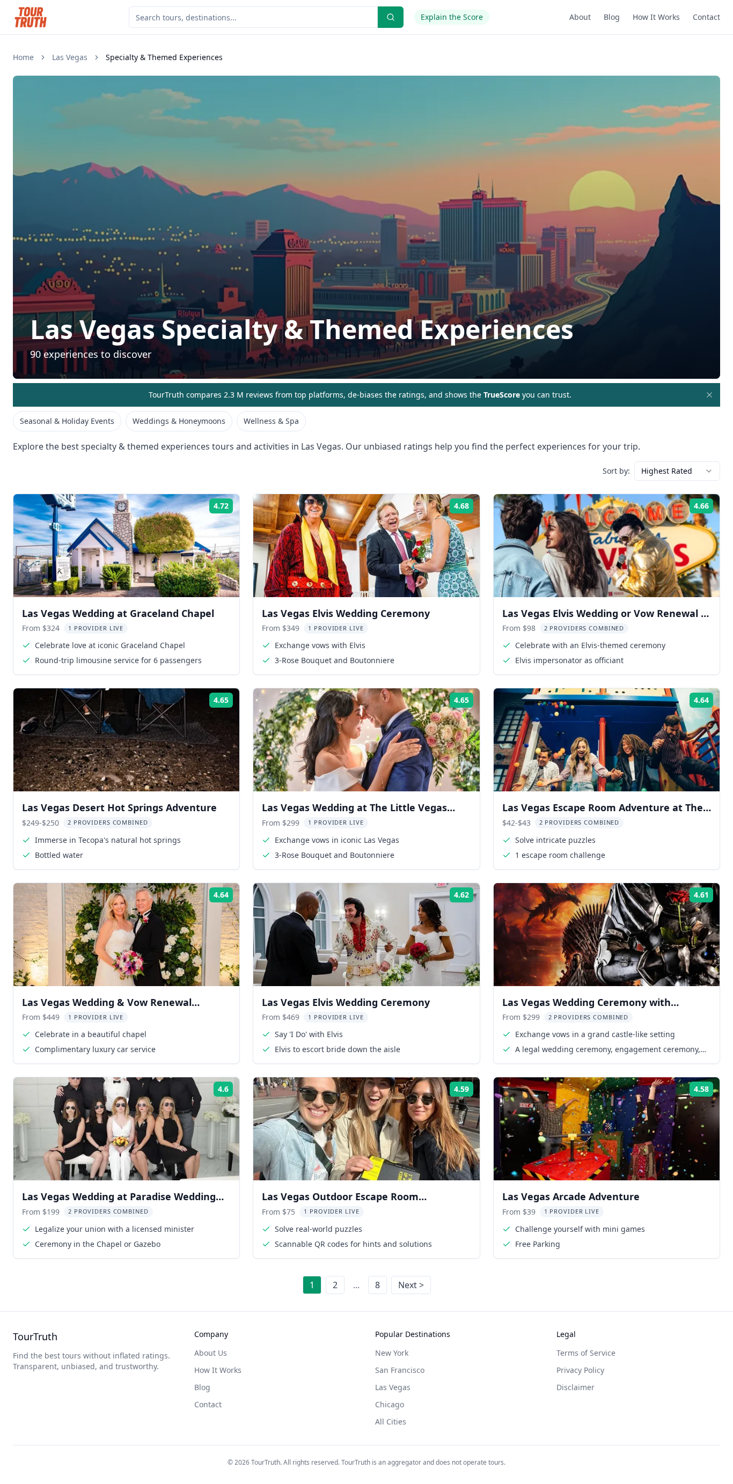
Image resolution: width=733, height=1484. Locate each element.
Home (23, 57)
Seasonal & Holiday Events (67, 421)
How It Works (656, 17)
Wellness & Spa (271, 421)
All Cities (390, 1421)
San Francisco (399, 1370)
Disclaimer (575, 1387)
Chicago (389, 1404)
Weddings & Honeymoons (179, 421)
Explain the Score (452, 17)
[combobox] (677, 471)
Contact (706, 17)
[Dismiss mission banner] (709, 394)
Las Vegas (69, 57)
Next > (411, 1285)
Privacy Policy (580, 1370)
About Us (210, 1353)
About (580, 17)
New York (391, 1353)
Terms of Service (585, 1353)
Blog (612, 17)
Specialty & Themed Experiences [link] (164, 57)
